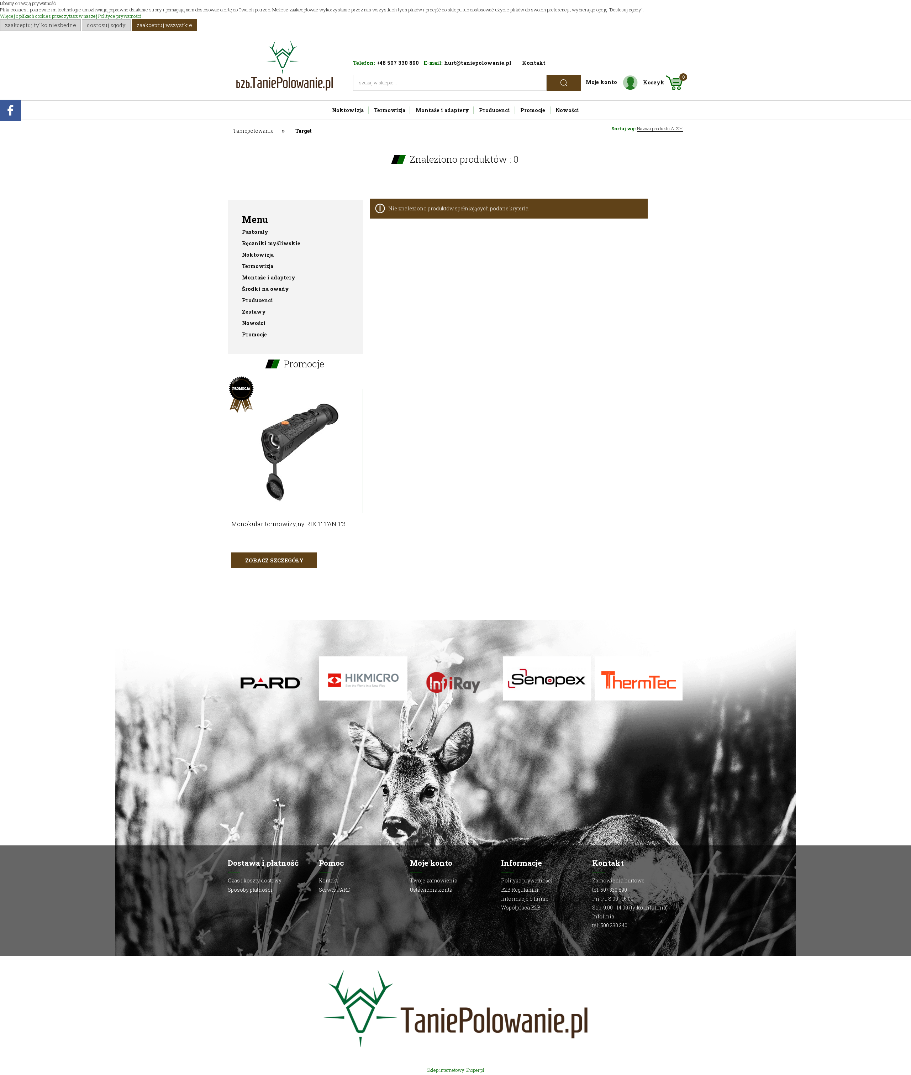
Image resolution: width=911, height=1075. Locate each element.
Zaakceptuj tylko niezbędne (40, 24)
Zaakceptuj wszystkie (164, 24)
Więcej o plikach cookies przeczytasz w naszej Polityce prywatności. (71, 16)
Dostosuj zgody (106, 24)
